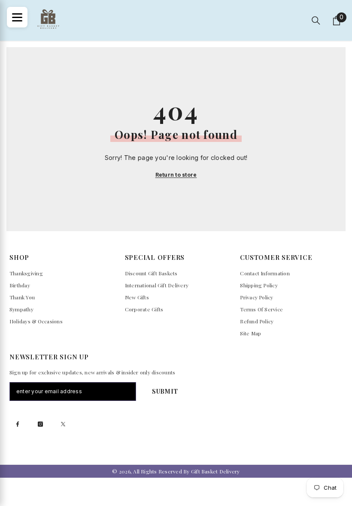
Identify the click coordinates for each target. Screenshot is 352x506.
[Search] (316, 20)
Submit (165, 391)
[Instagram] (40, 424)
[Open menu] (17, 17)
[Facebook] (17, 424)
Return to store (176, 175)
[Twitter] (63, 424)
